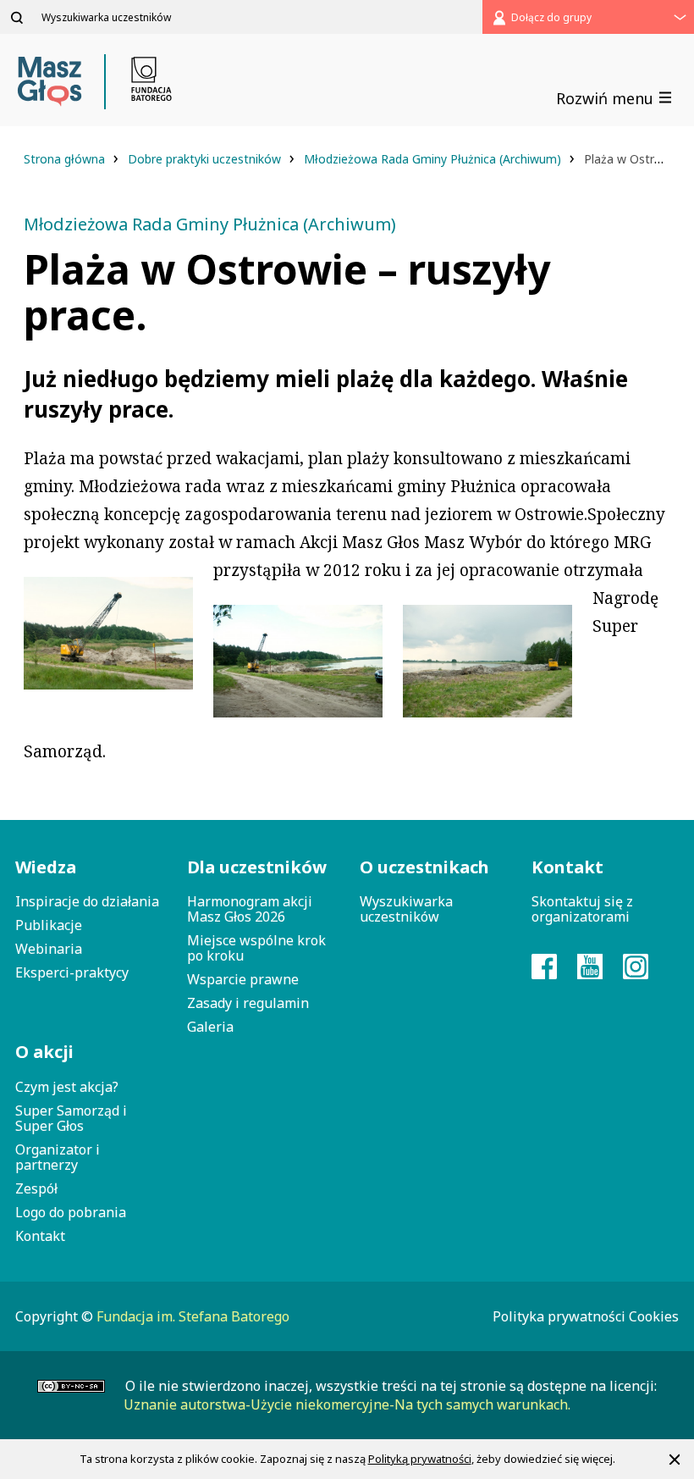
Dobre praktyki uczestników (206, 159)
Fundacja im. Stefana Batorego (192, 1316)
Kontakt (40, 1236)
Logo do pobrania (70, 1212)
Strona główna (66, 159)
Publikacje (48, 925)
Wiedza (45, 867)
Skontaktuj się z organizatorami (582, 909)
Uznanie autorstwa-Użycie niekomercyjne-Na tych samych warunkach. (347, 1404)
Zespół (36, 1188)
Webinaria (48, 948)
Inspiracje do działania (87, 901)
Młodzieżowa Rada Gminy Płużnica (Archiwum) (434, 159)
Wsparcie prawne (243, 979)
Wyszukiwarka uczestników (406, 909)
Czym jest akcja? (66, 1086)
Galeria (210, 1026)
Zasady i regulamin (248, 1003)
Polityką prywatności (419, 1458)
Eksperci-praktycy (72, 972)
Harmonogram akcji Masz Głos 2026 (249, 909)
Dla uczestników (257, 867)
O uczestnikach (424, 867)
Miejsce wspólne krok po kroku (256, 948)
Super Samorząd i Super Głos (71, 1118)
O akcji (44, 1051)
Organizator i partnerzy (57, 1157)
